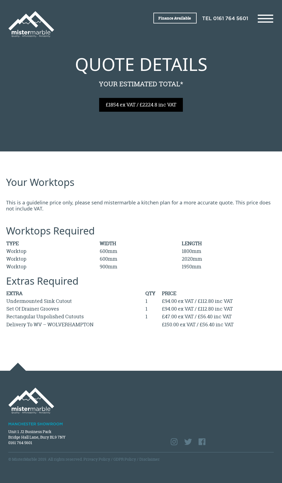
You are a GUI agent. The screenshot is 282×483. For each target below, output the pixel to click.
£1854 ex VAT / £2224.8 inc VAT (141, 104)
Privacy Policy (96, 459)
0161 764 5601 (230, 18)
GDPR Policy (124, 459)
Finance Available (175, 18)
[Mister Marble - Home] (72, 24)
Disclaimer (149, 459)
